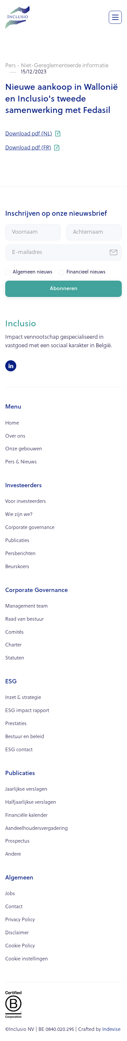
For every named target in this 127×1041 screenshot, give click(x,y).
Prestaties (16, 724)
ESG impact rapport (27, 711)
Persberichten (20, 554)
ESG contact (19, 750)
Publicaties (17, 541)
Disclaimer (17, 933)
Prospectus (17, 841)
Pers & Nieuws (21, 462)
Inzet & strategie (23, 698)
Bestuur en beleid (24, 737)
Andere (13, 854)
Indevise (111, 1030)
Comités (14, 632)
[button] (115, 17)
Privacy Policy (20, 920)
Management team (26, 606)
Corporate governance (29, 528)
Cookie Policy (20, 946)
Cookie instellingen (26, 959)
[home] (17, 17)
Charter (13, 645)
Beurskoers (17, 567)
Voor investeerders (25, 502)
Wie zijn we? (19, 515)
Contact (13, 907)
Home (12, 423)
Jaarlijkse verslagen (26, 789)
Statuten (14, 658)
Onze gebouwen (23, 449)
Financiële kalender (26, 815)
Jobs (10, 894)
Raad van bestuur (24, 619)
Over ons (15, 436)
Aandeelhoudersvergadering (36, 828)
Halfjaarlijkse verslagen (30, 802)
